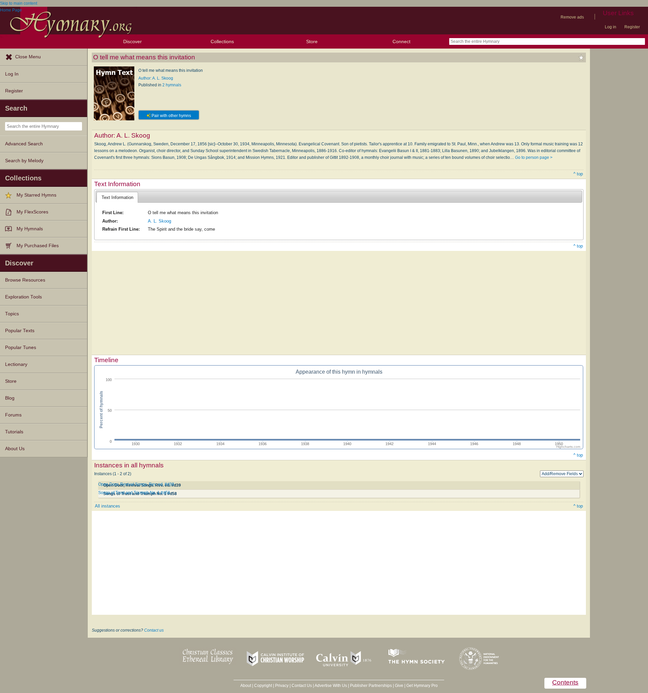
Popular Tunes (20, 347)
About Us (15, 448)
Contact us (154, 630)
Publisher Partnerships (371, 685)
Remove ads (572, 17)
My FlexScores (32, 211)
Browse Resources (25, 280)
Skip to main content (18, 3)
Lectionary (16, 364)
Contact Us (302, 685)
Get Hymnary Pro (422, 685)
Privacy (282, 685)
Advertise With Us (331, 685)
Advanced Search (24, 143)
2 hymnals (171, 85)
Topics (12, 313)
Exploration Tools (23, 296)
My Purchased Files (38, 245)
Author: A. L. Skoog (155, 78)
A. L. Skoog (159, 221)
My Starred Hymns (36, 195)
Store (312, 41)
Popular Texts (19, 330)
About (245, 685)
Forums (13, 414)
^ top (578, 173)
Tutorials (14, 431)
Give (399, 685)
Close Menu (28, 56)
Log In (12, 74)
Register (632, 27)
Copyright (263, 685)
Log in (610, 27)
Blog (10, 398)
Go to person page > (533, 157)
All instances (107, 506)
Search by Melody (24, 160)
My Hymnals (30, 228)
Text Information (117, 197)
